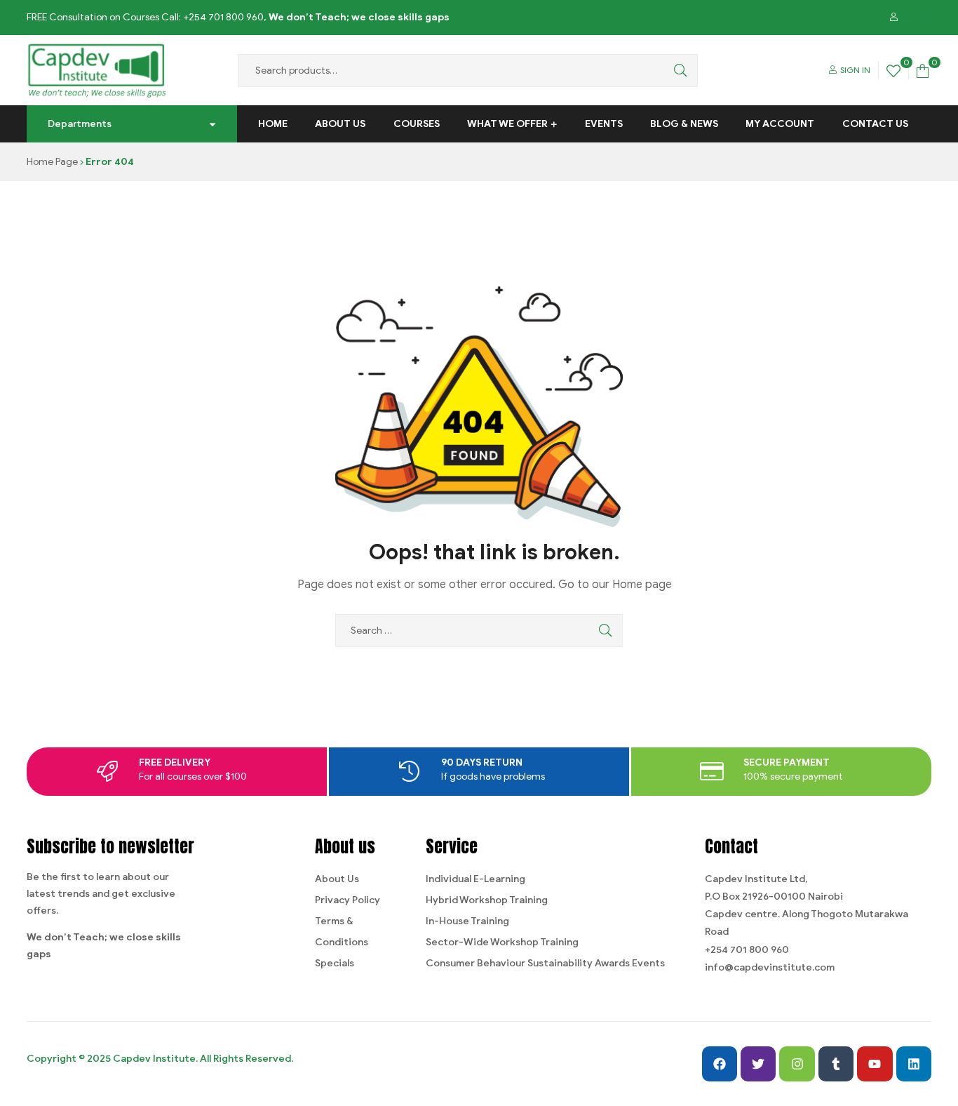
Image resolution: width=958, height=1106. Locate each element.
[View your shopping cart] (923, 70)
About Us (340, 124)
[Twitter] (758, 1063)
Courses (416, 124)
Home (273, 124)
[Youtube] (874, 1063)
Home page (642, 585)
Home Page (52, 162)
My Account (780, 124)
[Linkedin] (913, 1063)
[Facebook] (719, 1063)
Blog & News (684, 124)
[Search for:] (479, 631)
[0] (893, 70)
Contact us (875, 124)
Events (604, 124)
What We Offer (507, 124)
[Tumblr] (836, 1063)
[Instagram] (796, 1063)
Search (677, 70)
